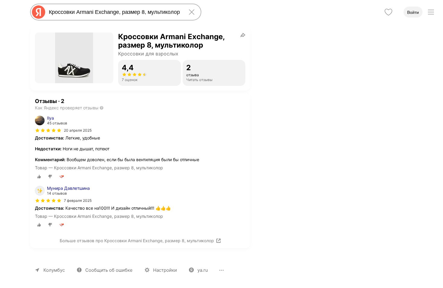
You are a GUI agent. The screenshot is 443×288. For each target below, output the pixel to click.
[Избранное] (388, 12)
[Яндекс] (38, 12)
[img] (48, 130)
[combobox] (114, 12)
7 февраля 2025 (78, 200)
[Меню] (431, 12)
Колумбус (54, 270)
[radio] (39, 177)
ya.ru (202, 270)
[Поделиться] (242, 35)
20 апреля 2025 (78, 130)
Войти (413, 12)
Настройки (165, 270)
